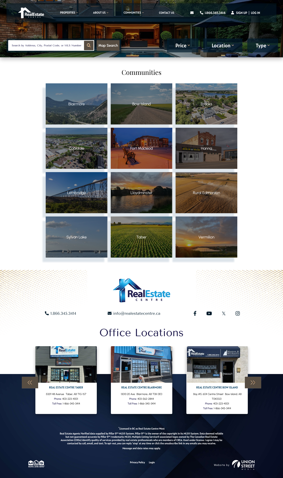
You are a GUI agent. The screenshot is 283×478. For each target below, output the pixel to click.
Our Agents (66, 380)
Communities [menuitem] (132, 13)
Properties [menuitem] (67, 13)
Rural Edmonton (206, 192)
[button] (89, 45)
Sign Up (241, 13)
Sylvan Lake (76, 237)
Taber (141, 237)
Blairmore (76, 104)
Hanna (206, 148)
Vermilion (206, 237)
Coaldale (76, 148)
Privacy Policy (137, 462)
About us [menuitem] (99, 13)
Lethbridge (76, 192)
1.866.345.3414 (214, 13)
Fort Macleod (141, 148)
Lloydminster (141, 192)
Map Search (108, 45)
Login (152, 462)
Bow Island (141, 104)
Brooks (206, 104)
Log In (255, 13)
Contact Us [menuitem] (166, 13)
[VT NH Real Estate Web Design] (243, 465)
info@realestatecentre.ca (136, 313)
